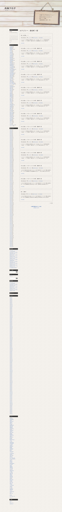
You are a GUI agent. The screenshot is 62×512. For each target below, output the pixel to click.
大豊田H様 (11, 486)
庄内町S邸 (11, 91)
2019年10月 (11, 204)
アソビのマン (11, 452)
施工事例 (11, 495)
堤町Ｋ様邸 (11, 107)
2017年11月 (11, 225)
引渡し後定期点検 (12, 70)
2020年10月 (11, 193)
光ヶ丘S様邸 (11, 472)
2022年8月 (11, 173)
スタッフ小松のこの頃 (12, 496)
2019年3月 (11, 378)
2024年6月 (11, 153)
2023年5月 (11, 165)
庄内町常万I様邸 (11, 58)
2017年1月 (11, 234)
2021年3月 (11, 356)
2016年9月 (11, 238)
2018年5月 (11, 387)
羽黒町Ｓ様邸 (11, 81)
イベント (11, 494)
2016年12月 (11, 235)
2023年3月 (11, 334)
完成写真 (11, 50)
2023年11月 (11, 327)
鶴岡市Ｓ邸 (11, 99)
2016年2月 (11, 244)
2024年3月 (11, 156)
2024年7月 (11, 152)
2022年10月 (11, 171)
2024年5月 (11, 154)
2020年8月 (11, 195)
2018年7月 (11, 218)
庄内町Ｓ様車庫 (11, 89)
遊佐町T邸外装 (11, 116)
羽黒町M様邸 (11, 65)
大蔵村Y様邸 (11, 55)
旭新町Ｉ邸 (11, 108)
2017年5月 (11, 398)
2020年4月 (11, 366)
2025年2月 (11, 146)
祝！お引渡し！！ (25, 35)
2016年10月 (11, 237)
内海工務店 (41, 37)
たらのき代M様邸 (12, 66)
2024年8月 (11, 151)
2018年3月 (11, 389)
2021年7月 (11, 185)
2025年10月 (11, 306)
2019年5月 (11, 376)
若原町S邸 (11, 431)
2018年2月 (11, 222)
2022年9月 (11, 172)
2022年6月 (11, 175)
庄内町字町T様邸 (12, 435)
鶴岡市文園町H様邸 (12, 463)
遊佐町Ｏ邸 (11, 90)
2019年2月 (11, 379)
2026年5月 (11, 132)
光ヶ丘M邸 (11, 97)
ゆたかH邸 (11, 111)
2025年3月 (11, 145)
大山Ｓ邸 (11, 440)
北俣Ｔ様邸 (11, 78)
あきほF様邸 (11, 46)
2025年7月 (11, 141)
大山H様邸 (11, 471)
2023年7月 (11, 163)
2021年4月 (11, 355)
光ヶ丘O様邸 (11, 444)
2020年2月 (11, 368)
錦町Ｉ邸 (11, 109)
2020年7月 (11, 196)
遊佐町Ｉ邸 (34, 37)
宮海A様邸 (11, 59)
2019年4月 (11, 377)
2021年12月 (11, 348)
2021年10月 (11, 182)
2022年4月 (11, 177)
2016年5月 (11, 409)
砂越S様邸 (11, 433)
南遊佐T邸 (11, 87)
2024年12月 (11, 315)
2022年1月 (11, 347)
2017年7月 (11, 396)
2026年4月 (11, 133)
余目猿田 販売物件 (12, 67)
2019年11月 (11, 203)
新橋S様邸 (11, 48)
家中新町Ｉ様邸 (11, 76)
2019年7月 (11, 207)
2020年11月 (11, 192)
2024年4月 (11, 155)
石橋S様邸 (11, 80)
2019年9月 (11, 205)
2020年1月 (11, 369)
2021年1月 (11, 358)
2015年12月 (11, 246)
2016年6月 (11, 408)
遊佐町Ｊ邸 (11, 423)
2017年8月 (11, 228)
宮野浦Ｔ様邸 (11, 75)
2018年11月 (11, 214)
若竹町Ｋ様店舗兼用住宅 (12, 69)
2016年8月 (11, 406)
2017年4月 (11, 399)
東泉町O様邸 (11, 106)
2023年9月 (11, 161)
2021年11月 (11, 181)
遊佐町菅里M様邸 (12, 60)
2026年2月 (11, 135)
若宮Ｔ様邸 (11, 56)
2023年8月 (11, 162)
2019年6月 (11, 375)
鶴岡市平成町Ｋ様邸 (12, 439)
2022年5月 (11, 176)
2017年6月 (11, 397)
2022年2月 (11, 346)
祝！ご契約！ (24, 191)
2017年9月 (11, 227)
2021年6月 (11, 186)
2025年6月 (11, 142)
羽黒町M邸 (11, 120)
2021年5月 (11, 187)
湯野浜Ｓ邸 (11, 88)
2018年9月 (11, 216)
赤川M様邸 (11, 424)
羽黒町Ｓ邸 (11, 100)
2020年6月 (11, 197)
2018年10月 (11, 215)
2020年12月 (11, 191)
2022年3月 (11, 345)
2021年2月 (11, 357)
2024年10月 (11, 317)
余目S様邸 (11, 77)
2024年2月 (11, 324)
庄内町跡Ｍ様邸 (11, 430)
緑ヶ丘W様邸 (11, 68)
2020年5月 (11, 365)
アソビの (11, 490)
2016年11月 (11, 236)
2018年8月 (11, 217)
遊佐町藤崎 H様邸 (12, 49)
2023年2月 (11, 335)
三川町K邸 (11, 117)
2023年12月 (11, 326)
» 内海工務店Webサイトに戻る (36, 206)
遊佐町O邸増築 (11, 110)
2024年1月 (11, 325)
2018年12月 (11, 213)
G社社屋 (11, 465)
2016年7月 (11, 407)
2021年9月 (11, 183)
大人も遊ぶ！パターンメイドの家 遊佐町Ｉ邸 (31, 48)
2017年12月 (11, 224)
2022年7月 (11, 174)
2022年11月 (11, 338)
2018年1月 (11, 223)
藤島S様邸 (11, 85)
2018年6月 (11, 386)
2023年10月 (11, 328)
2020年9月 (11, 194)
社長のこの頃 (11, 122)
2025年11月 (11, 305)
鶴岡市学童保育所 (12, 470)
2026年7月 (11, 130)
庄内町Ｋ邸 (11, 101)
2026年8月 (11, 297)
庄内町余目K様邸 (12, 86)
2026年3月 (11, 134)
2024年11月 (11, 316)
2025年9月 (11, 307)
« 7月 (10, 42)
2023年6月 (11, 164)
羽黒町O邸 (11, 95)
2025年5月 (11, 143)
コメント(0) (29, 37)
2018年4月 (11, 388)
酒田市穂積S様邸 (12, 419)
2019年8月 (11, 206)
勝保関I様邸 (11, 47)
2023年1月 (11, 336)
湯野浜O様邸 (11, 96)
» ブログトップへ (36, 207)
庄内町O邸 (11, 454)
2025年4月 (11, 144)
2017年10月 (11, 226)
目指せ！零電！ (11, 79)
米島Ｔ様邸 (11, 481)
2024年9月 (11, 318)
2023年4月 (11, 166)
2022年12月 (11, 337)
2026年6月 (11, 131)
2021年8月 (11, 184)
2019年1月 (11, 212)
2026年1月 (11, 136)
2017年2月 (11, 233)
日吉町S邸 (11, 119)
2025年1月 (11, 314)
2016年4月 (11, 410)
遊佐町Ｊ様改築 (11, 432)
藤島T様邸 (11, 57)
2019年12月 (11, 202)
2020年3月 (11, 367)
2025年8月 (11, 140)
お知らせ (37, 37)
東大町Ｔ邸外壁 (11, 118)
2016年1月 (11, 245)
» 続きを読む (22, 56)
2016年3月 (11, 243)
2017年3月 (11, 232)
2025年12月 (11, 304)
